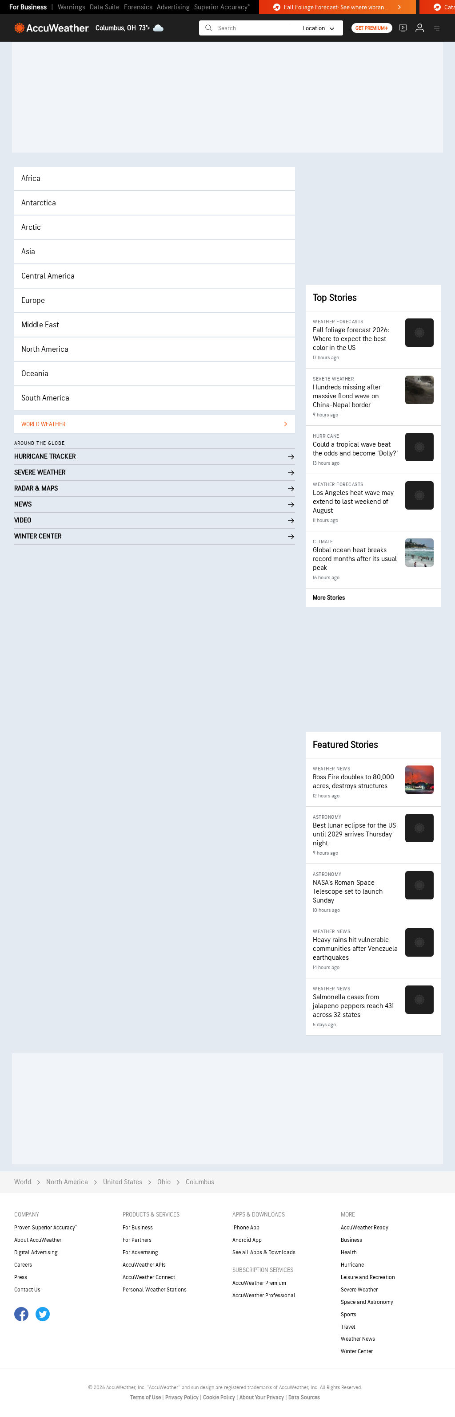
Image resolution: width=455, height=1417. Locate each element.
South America (45, 398)
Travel (348, 1327)
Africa (30, 178)
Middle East (40, 325)
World (22, 1182)
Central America (48, 276)
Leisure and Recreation (368, 1277)
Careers (23, 1264)
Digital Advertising (36, 1252)
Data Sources (304, 1397)
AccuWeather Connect (149, 1277)
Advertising (173, 7)
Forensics (138, 7)
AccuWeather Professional (263, 1295)
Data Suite (105, 7)
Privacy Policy (182, 1397)
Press (20, 1277)
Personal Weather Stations (155, 1289)
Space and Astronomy (367, 1302)
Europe (33, 300)
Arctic (31, 227)
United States (122, 1182)
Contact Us (27, 1289)
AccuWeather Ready (364, 1227)
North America (44, 349)
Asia (28, 251)
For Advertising (140, 1252)
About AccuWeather (37, 1240)
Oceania (34, 373)
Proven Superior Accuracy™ (45, 1227)
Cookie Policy (219, 1397)
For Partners (137, 1240)
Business (351, 1240)
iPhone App (245, 1227)
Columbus (200, 1182)
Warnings (71, 7)
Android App (247, 1240)
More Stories (329, 597)
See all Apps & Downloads (263, 1252)
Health (349, 1252)
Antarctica (38, 203)
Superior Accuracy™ (222, 7)
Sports (348, 1314)
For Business (28, 7)
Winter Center (357, 1351)
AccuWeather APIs (144, 1264)
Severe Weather (359, 1289)
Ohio (164, 1182)
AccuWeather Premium (259, 1283)
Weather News (358, 1338)
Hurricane (352, 1264)
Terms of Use (146, 1397)
